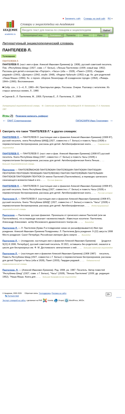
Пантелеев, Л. (10, 270)
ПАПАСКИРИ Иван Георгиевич (92, 120)
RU (109, 19)
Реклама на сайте (59, 293)
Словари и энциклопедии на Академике (47, 24)
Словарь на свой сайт (94, 19)
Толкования (55, 35)
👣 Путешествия (12, 296)
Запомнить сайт (73, 19)
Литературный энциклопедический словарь (34, 35)
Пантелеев (8, 169)
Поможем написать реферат (32, 116)
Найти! (106, 30)
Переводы (71, 35)
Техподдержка (45, 293)
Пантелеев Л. (10, 198)
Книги (86, 35)
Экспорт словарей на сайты (14, 300)
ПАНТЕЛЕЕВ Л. (10, 137)
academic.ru (10, 34)
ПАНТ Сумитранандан (19, 120)
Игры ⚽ (101, 35)
